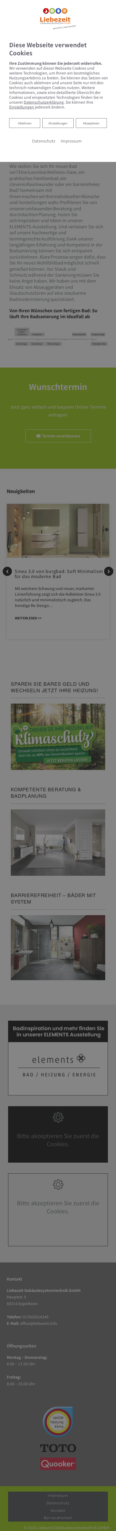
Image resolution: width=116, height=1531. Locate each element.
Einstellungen (58, 123)
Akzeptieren (91, 123)
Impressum (71, 141)
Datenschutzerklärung (44, 102)
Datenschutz (43, 141)
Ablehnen (25, 123)
